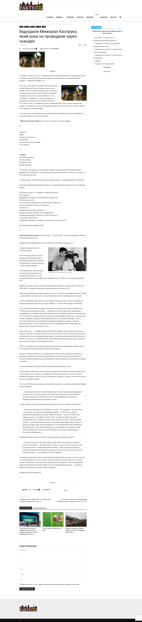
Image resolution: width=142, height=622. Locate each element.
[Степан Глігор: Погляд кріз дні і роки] (53, 519)
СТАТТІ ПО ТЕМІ (26, 508)
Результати (107, 71)
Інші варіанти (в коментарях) (104, 64)
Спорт (43, 26)
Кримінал (104, 17)
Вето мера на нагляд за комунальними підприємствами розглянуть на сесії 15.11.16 (72, 500)
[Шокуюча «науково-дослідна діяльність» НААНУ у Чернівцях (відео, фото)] (76, 519)
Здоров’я (89, 17)
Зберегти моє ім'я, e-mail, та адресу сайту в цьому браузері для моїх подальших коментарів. (50, 584)
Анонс (21, 26)
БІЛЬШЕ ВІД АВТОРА (39, 508)
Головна (49, 17)
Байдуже (98, 61)
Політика (70, 17)
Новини (59, 17)
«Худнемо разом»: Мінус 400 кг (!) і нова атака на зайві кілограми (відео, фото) (34, 500)
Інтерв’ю (27, 26)
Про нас (113, 17)
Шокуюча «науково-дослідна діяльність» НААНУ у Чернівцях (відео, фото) (75, 530)
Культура (80, 17)
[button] (120, 17)
